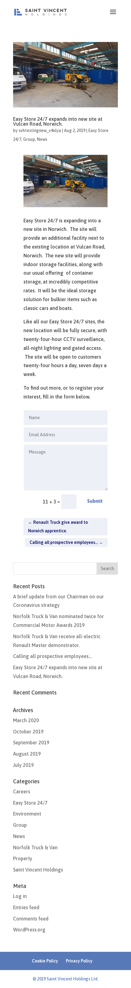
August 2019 (27, 754)
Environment (27, 813)
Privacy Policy (79, 960)
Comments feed (30, 918)
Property (22, 858)
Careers (21, 791)
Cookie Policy (45, 960)
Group (29, 139)
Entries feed (26, 907)
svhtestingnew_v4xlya (40, 130)
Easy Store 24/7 (30, 802)
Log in (20, 896)
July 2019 (23, 765)
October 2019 (28, 731)
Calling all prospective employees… (52, 656)
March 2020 (26, 720)
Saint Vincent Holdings (38, 869)
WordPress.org (29, 929)
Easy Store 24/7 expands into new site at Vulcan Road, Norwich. (57, 121)
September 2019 (31, 742)
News (42, 139)
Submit (95, 501)
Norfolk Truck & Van (35, 847)
